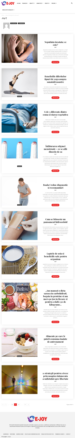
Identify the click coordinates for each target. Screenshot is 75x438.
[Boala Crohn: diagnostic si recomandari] (20, 191)
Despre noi (6, 434)
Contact (68, 434)
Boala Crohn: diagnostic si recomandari (55, 186)
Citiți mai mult (55, 62)
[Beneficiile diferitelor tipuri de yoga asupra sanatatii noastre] (20, 82)
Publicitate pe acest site (47, 434)
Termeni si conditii (59, 434)
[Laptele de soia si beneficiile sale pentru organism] (20, 260)
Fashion (24, 3)
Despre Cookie (19, 434)
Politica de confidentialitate (32, 434)
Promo (54, 3)
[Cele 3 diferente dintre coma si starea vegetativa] (20, 118)
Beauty (32, 3)
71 (25, 404)
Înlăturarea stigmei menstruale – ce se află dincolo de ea (55, 149)
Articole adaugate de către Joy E (12, 15)
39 (12, 404)
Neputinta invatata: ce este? (55, 43)
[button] (72, 3)
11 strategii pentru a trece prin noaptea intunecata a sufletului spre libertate (55, 376)
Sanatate (39, 3)
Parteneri (12, 434)
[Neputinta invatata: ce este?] (20, 48)
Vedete (47, 3)
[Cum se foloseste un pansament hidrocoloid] (20, 225)
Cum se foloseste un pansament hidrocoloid (55, 220)
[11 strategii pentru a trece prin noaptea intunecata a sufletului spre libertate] (20, 379)
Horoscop (20, 393)
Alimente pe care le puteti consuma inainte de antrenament (55, 339)
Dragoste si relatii (7, 9)
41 (18, 404)
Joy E (55, 47)
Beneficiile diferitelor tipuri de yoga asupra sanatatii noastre (55, 79)
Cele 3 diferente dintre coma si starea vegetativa (55, 113)
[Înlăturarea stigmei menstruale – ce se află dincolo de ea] (20, 152)
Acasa (19, 3)
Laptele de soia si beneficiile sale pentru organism (55, 256)
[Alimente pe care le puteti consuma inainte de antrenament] (20, 342)
